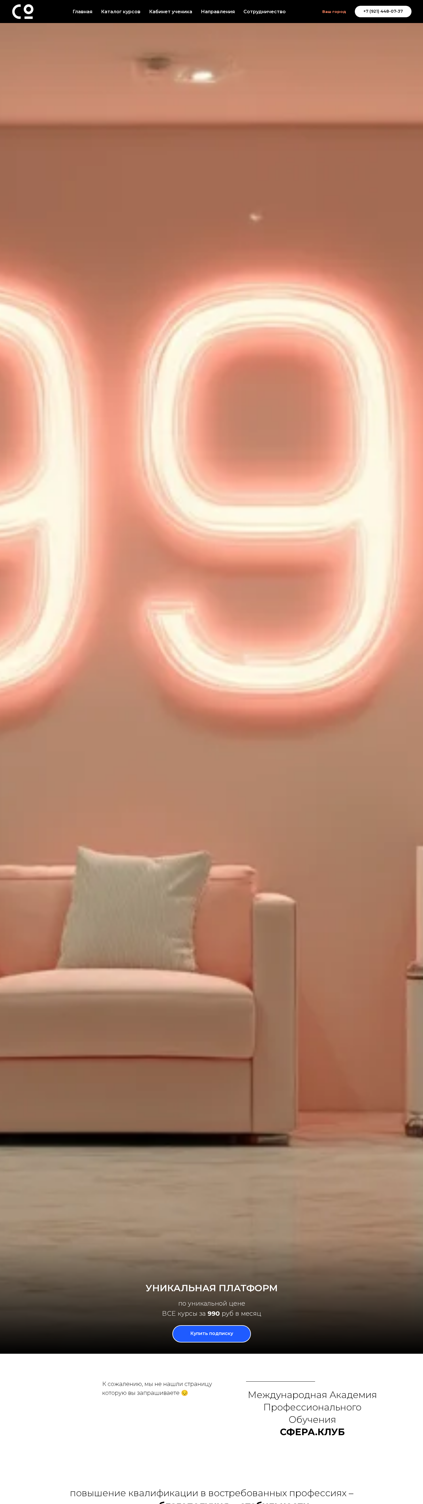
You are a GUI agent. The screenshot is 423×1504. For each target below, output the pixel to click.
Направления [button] (218, 11)
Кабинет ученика (170, 11)
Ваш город (334, 11)
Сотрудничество (264, 11)
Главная (82, 11)
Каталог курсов (120, 11)
